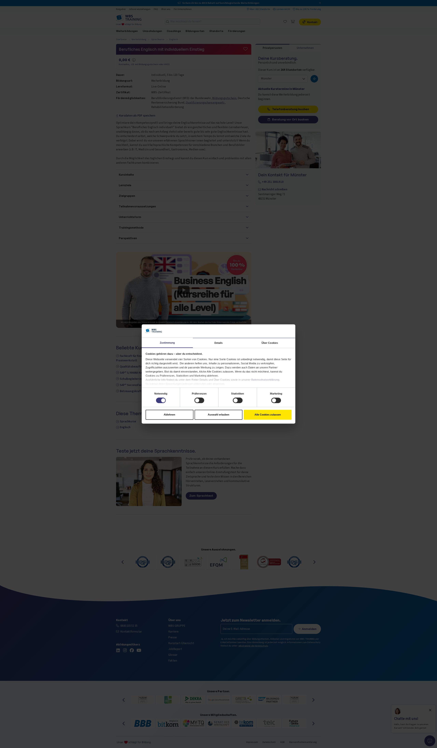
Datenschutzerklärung (265, 379)
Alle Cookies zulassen (268, 414)
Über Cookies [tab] (270, 342)
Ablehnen (169, 414)
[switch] (199, 400)
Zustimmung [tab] (167, 342)
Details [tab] (218, 342)
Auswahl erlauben (218, 414)
